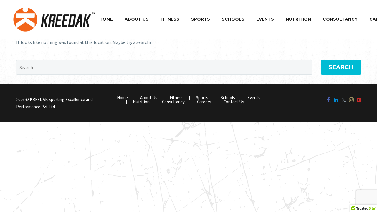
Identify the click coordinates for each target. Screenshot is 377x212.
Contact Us (234, 102)
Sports (200, 19)
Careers (204, 102)
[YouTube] (359, 99)
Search (340, 67)
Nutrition (298, 19)
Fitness (170, 19)
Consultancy (340, 19)
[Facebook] (328, 99)
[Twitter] (343, 99)
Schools (233, 19)
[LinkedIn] (336, 99)
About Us (137, 19)
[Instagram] (351, 99)
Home (106, 19)
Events (265, 19)
